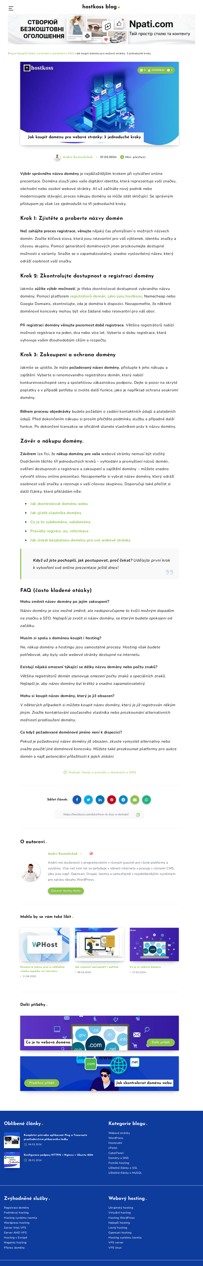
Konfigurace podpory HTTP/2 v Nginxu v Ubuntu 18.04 (58, 1155)
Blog (11, 53)
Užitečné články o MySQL (125, 1173)
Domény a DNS (118, 1158)
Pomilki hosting (118, 1163)
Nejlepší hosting (119, 1223)
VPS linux (115, 1248)
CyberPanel (116, 1153)
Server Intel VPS (15, 1228)
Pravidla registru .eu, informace (59, 531)
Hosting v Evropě (15, 1237)
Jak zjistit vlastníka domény (55, 512)
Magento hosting (15, 1242)
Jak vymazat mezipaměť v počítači (97, 967)
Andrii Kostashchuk (63, 853)
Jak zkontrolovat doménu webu (59, 503)
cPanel (112, 1148)
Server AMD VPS (15, 1233)
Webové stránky (119, 1133)
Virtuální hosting (119, 1213)
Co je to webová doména (145, 967)
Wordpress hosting (17, 1223)
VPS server (115, 1242)
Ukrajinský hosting (120, 1208)
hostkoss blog (99, 7)
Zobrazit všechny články (66, 891)
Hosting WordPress (121, 1218)
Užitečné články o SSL (123, 1168)
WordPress (115, 1138)
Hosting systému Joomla (20, 1218)
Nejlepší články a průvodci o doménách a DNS (45, 53)
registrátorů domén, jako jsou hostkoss (106, 296)
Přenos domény (14, 1248)
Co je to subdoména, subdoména (60, 522)
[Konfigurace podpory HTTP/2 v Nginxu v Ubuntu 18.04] (12, 1160)
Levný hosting (117, 1228)
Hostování (115, 1143)
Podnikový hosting (16, 1213)
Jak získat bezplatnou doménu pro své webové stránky (80, 540)
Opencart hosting (119, 1233)
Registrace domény (16, 1208)
